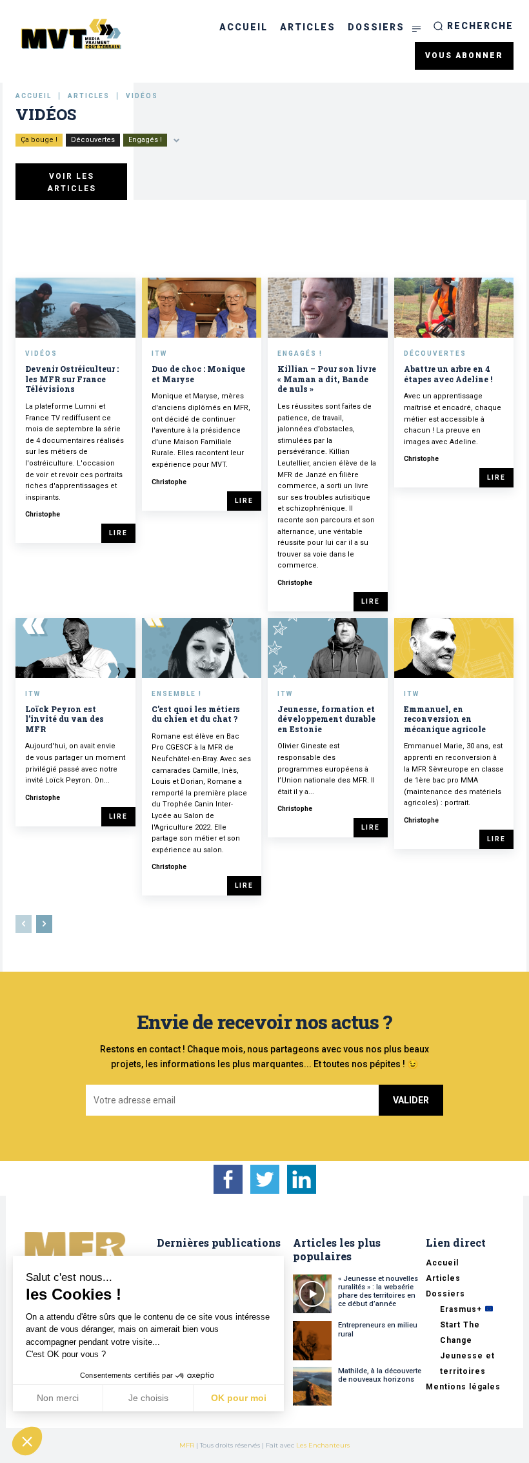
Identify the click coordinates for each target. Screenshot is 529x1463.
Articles (89, 95)
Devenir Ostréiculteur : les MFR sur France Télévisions (72, 378)
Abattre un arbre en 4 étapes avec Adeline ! (448, 373)
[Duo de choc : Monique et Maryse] (202, 308)
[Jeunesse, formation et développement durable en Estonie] (328, 648)
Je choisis (148, 1398)
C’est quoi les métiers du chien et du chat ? (196, 714)
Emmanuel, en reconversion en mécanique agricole (445, 719)
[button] (473, 26)
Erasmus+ (462, 1309)
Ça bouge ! (39, 140)
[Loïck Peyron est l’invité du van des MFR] (75, 648)
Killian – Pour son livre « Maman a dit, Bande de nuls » (326, 378)
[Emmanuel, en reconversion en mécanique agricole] (454, 648)
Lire (118, 533)
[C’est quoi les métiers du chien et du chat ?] (202, 648)
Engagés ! (145, 140)
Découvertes (93, 140)
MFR (186, 1445)
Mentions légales (463, 1386)
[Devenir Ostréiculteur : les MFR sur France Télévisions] (75, 308)
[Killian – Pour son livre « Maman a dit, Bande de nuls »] (328, 308)
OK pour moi (238, 1398)
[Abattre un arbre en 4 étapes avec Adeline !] (454, 308)
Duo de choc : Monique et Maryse (198, 373)
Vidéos (41, 354)
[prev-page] (23, 924)
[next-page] (44, 924)
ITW (159, 354)
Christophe (42, 514)
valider (411, 1100)
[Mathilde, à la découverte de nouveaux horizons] (312, 1386)
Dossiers (445, 1293)
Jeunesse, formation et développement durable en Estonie (326, 719)
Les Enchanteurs (323, 1445)
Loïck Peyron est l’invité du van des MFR (64, 719)
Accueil (33, 95)
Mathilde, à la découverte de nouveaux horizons (379, 1375)
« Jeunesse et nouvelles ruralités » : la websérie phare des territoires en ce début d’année (378, 1291)
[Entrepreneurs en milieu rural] (312, 1340)
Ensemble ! (177, 694)
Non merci (58, 1398)
